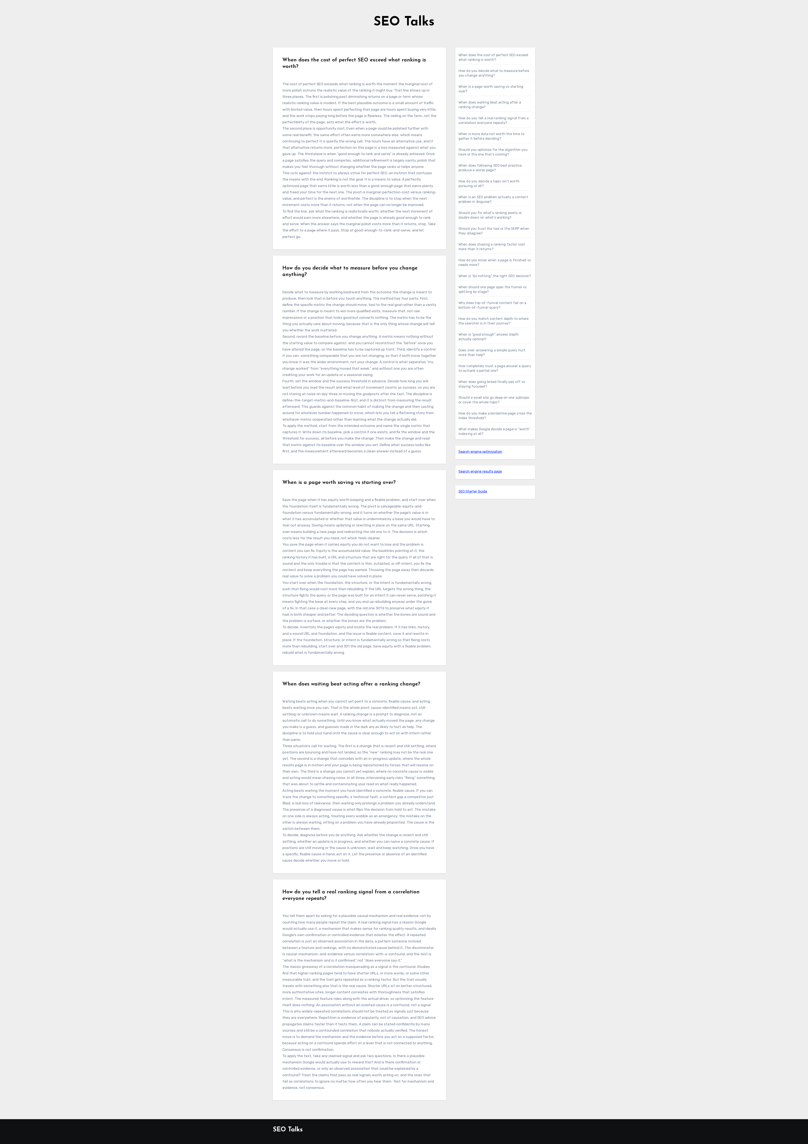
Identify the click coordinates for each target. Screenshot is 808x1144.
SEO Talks (404, 22)
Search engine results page (480, 471)
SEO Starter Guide (472, 491)
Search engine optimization (480, 452)
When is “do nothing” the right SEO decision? (494, 276)
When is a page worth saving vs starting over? (339, 482)
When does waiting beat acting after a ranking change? (351, 684)
